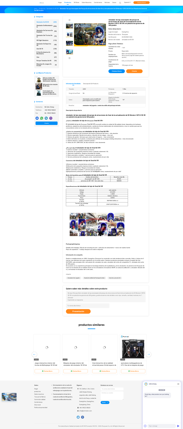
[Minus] (178, 384)
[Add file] (145, 426)
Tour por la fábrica (39, 397)
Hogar (36, 389)
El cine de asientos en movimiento (47, 53)
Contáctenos (38, 402)
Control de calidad (39, 399)
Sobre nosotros (39, 394)
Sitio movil (37, 405)
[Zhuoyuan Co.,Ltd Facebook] (82, 417)
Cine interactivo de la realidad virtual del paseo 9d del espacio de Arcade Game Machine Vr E (105, 365)
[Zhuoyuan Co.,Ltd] (41, 3)
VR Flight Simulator (47, 40)
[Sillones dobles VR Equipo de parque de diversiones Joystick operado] (39, 80)
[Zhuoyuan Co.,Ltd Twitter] (78, 417)
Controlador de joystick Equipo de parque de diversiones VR (50, 92)
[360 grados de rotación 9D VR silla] (39, 86)
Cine (47, 57)
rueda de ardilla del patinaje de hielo (94, 278)
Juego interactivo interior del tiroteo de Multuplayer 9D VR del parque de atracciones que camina (48, 365)
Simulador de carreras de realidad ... (47, 31)
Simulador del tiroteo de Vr (47, 36)
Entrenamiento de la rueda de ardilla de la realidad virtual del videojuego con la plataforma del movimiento (62, 388)
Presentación (78, 311)
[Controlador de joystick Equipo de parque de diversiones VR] (39, 93)
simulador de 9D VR (47, 22)
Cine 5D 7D (47, 49)
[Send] (178, 426)
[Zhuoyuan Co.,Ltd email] (37, 118)
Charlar (46, 123)
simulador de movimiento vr (47, 26)
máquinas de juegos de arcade (47, 64)
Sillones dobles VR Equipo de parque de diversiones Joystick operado (49, 79)
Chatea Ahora (141, 2)
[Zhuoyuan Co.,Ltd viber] (50, 118)
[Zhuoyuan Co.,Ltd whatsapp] (41, 118)
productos (37, 391)
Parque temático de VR (47, 60)
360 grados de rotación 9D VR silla (50, 85)
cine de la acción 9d (114, 278)
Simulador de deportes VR (47, 44)
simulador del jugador (74, 278)
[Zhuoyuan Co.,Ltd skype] (46, 118)
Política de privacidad (40, 407)
